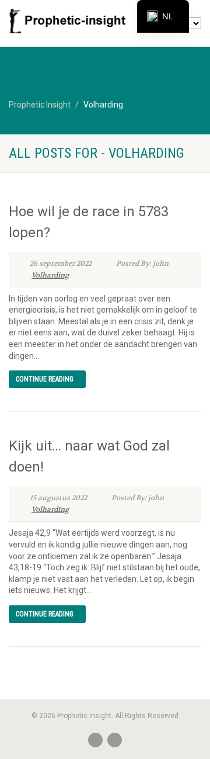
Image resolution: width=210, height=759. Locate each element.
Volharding (50, 275)
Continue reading (45, 379)
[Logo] (70, 21)
